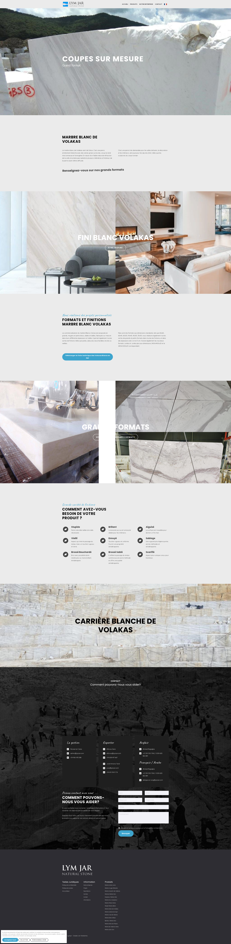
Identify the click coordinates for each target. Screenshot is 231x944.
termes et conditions (135, 828)
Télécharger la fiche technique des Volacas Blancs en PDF (87, 356)
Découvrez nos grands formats (115, 437)
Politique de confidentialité (153, 828)
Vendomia (84, 936)
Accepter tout (10, 940)
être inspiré (115, 248)
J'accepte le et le (141, 828)
